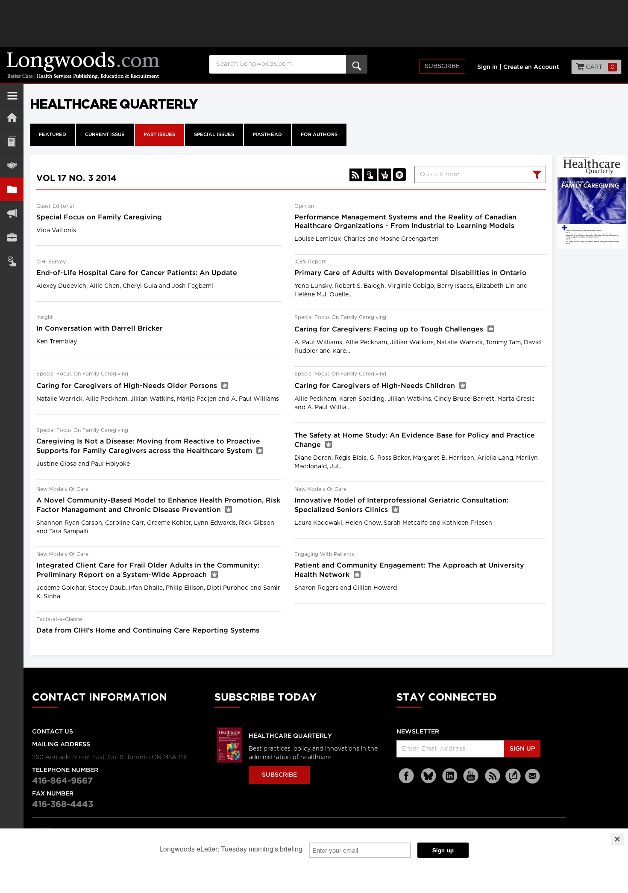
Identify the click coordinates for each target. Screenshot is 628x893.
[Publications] (11, 189)
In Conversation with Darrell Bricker (99, 328)
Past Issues (159, 135)
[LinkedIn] (449, 776)
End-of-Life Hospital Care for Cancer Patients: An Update (136, 273)
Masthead (267, 135)
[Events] (11, 165)
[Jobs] (11, 237)
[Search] (536, 175)
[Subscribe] (11, 261)
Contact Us (52, 731)
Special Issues (214, 135)
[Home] (11, 117)
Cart (599, 67)
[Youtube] (471, 776)
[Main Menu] (12, 99)
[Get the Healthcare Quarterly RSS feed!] (355, 175)
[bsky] (428, 776)
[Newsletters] (533, 776)
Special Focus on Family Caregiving (99, 217)
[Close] (617, 839)
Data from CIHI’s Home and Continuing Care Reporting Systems (147, 630)
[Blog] (513, 781)
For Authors (319, 135)
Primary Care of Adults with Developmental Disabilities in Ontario (410, 273)
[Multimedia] (11, 213)
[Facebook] (407, 776)
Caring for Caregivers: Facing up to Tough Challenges (389, 329)
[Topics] (11, 141)
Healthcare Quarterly (290, 736)
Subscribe (442, 66)
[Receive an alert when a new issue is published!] (399, 174)
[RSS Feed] (492, 776)
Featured (52, 135)
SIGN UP (522, 748)
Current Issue (105, 135)
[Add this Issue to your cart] (385, 175)
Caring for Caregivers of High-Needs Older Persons (127, 386)
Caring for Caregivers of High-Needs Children (375, 386)
